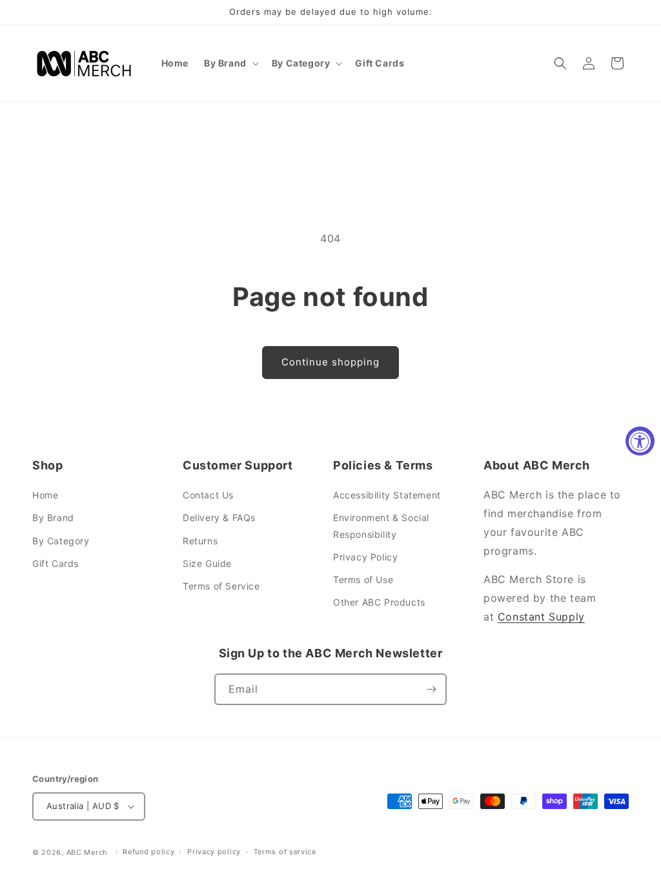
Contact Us (208, 494)
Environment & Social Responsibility (381, 525)
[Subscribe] (431, 689)
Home (45, 494)
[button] (230, 63)
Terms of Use (363, 579)
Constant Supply (541, 616)
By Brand (53, 517)
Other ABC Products (379, 602)
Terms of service (285, 851)
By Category (61, 540)
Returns (200, 540)
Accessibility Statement (387, 494)
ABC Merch (87, 852)
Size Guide (207, 563)
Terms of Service (221, 585)
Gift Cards (55, 563)
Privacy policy (214, 851)
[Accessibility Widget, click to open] (640, 441)
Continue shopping (330, 362)
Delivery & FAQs (219, 517)
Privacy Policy (365, 556)
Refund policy (148, 851)
